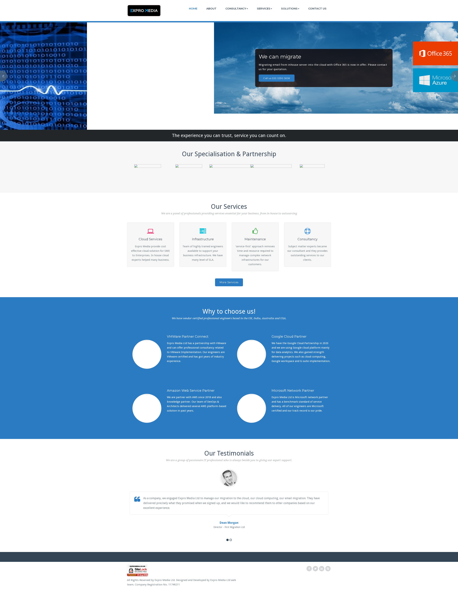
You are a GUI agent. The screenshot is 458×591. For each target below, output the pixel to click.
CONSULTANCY (235, 8)
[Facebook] (309, 568)
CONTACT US (317, 8)
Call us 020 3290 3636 (131, 78)
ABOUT (211, 8)
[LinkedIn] (321, 568)
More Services (229, 282)
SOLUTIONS (289, 8)
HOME (193, 8)
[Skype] (328, 568)
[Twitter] (315, 568)
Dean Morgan (229, 522)
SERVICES (263, 8)
